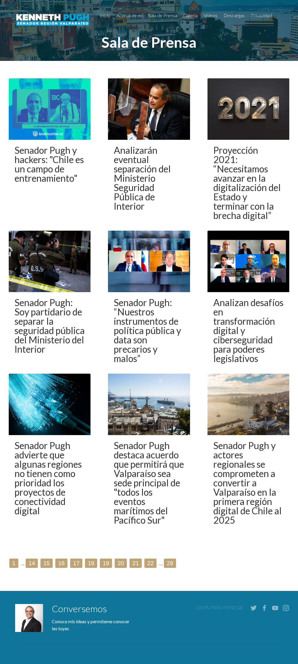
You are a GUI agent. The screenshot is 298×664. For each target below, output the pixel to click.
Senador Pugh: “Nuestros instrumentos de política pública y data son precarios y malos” (147, 330)
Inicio (105, 15)
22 (150, 563)
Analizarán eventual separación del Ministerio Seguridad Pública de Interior (142, 178)
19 (106, 563)
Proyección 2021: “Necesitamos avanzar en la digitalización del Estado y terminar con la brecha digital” (247, 182)
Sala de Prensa (162, 15)
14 (32, 563)
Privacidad (261, 15)
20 (121, 563)
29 (170, 563)
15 (46, 563)
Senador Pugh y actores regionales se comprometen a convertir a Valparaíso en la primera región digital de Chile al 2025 (247, 483)
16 (61, 563)
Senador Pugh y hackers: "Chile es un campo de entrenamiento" (49, 164)
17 (76, 563)
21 (135, 563)
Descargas (234, 15)
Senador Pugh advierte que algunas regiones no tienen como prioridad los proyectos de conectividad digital (48, 478)
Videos (210, 15)
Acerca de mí (129, 15)
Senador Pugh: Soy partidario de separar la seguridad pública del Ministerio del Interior (50, 326)
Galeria (190, 15)
